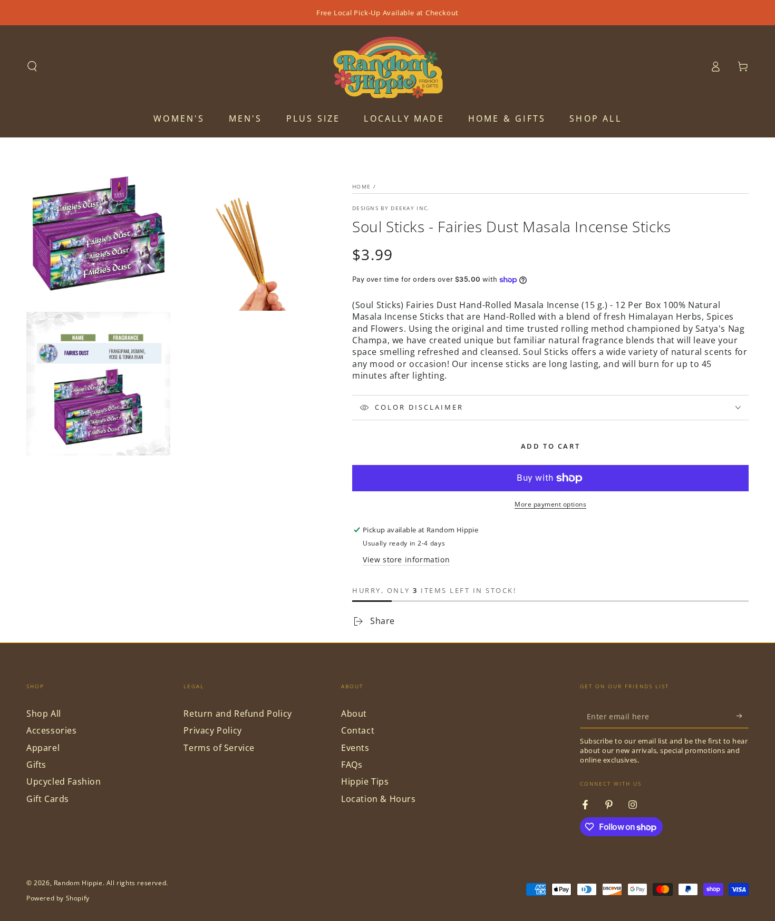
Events (355, 748)
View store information (406, 559)
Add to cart (550, 446)
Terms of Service (219, 748)
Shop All (43, 713)
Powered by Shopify (58, 898)
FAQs (351, 764)
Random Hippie (78, 882)
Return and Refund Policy (237, 713)
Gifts (36, 764)
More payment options (550, 504)
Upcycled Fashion (63, 781)
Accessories (51, 730)
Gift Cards (47, 799)
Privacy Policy (212, 730)
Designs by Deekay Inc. (391, 208)
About (354, 713)
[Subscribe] (743, 716)
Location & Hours (378, 799)
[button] (32, 66)
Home (361, 186)
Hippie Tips (365, 781)
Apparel (43, 748)
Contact (357, 730)
